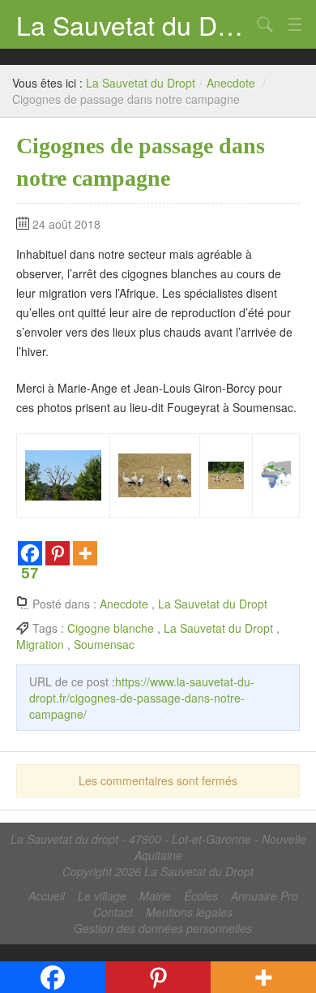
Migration (40, 644)
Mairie (155, 896)
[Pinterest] (57, 553)
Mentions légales (189, 912)
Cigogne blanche (110, 628)
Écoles (201, 896)
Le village (102, 896)
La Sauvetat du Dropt (133, 24)
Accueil (46, 896)
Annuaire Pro (264, 896)
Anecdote (231, 83)
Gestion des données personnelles (163, 928)
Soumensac (104, 644)
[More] (85, 553)
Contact (113, 912)
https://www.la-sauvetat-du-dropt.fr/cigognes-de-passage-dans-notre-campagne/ (141, 697)
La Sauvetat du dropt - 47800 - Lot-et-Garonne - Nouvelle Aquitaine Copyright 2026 (158, 855)
